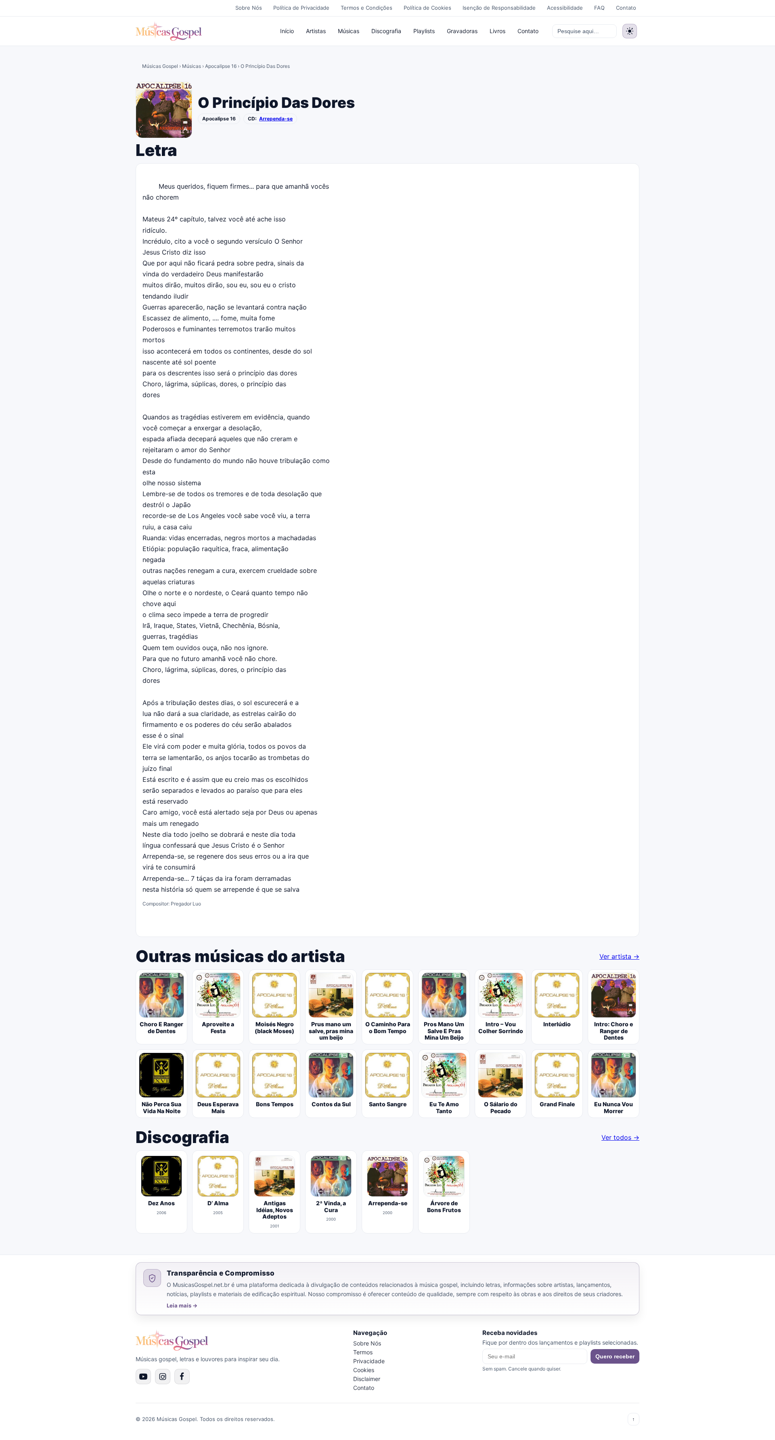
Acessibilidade (565, 7)
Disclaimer (366, 1378)
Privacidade (369, 1361)
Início (287, 30)
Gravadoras (462, 30)
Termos (363, 1352)
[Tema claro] (629, 31)
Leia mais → (182, 1305)
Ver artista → (619, 956)
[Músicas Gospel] (169, 31)
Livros (497, 30)
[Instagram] (162, 1376)
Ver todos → (620, 1137)
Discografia (386, 30)
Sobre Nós (248, 7)
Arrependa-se (276, 118)
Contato (626, 7)
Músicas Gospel (160, 66)
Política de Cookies (427, 7)
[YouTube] (143, 1376)
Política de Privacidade (301, 7)
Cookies (363, 1369)
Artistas (316, 30)
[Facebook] (182, 1376)
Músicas (348, 30)
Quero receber (615, 1356)
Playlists (424, 30)
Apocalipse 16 (221, 66)
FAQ (599, 7)
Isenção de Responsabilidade (499, 7)
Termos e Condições (366, 7)
